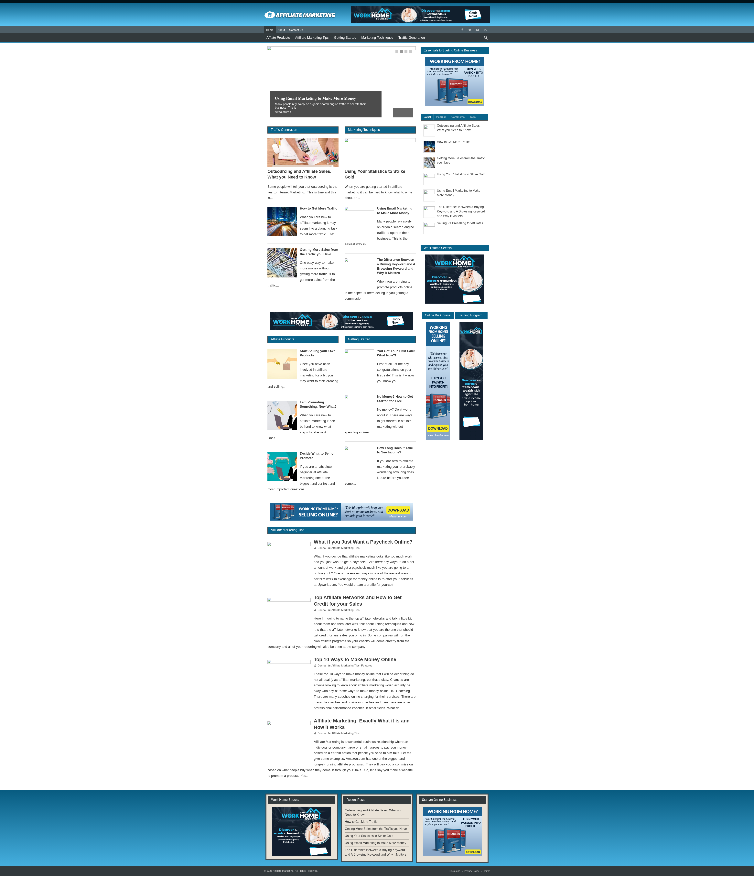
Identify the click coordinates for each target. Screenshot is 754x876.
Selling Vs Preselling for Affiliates (460, 223)
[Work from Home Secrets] (341, 321)
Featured (366, 665)
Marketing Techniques (377, 37)
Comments (458, 116)
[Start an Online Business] (341, 512)
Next (408, 112)
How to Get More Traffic (318, 208)
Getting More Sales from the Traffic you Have (376, 828)
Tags (473, 116)
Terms (487, 871)
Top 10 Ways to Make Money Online (355, 659)
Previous (398, 112)
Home (270, 29)
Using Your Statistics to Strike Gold (461, 174)
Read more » (283, 112)
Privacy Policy (471, 871)
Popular (441, 116)
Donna (322, 547)
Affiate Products (278, 37)
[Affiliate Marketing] (300, 7)
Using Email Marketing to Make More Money (315, 98)
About (281, 29)
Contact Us (296, 29)
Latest (427, 116)
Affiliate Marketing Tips (312, 37)
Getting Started (345, 37)
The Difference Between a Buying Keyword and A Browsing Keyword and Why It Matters (461, 211)
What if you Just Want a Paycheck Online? (363, 542)
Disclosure (454, 871)
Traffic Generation (411, 37)
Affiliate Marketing (283, 870)
